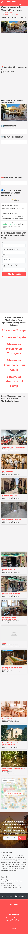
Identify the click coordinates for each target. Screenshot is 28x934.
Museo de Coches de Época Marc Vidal (13, 447)
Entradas (14, 17)
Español (14, 928)
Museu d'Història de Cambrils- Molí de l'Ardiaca (13, 769)
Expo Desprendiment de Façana (11, 520)
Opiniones (23, 17)
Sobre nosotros (14, 908)
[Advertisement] (14, 48)
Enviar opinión (15, 274)
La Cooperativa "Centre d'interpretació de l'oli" (9, 618)
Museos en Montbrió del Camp (10, 14)
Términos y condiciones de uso (14, 917)
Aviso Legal (14, 919)
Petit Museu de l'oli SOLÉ (9, 495)
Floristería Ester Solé (8, 569)
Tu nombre (5, 243)
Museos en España (7, 12)
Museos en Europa (14, 330)
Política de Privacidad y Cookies (14, 920)
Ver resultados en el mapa (14, 793)
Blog (14, 909)
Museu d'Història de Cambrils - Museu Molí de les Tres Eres (13, 743)
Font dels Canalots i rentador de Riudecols (12, 668)
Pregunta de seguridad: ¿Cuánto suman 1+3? (13, 265)
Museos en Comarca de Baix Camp (14, 365)
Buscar (23, 838)
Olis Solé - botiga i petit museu (11, 593)
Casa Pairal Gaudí (7, 471)
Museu (4, 643)
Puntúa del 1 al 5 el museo (10, 249)
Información (5, 17)
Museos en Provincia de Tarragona (14, 348)
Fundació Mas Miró (8, 719)
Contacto (14, 911)
